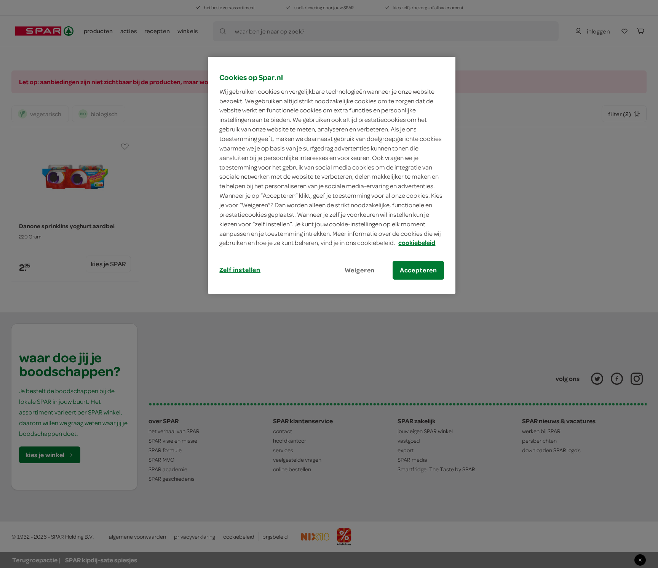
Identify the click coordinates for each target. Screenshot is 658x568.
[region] (331, 175)
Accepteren (418, 270)
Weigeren (360, 270)
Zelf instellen (239, 270)
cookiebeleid (416, 242)
